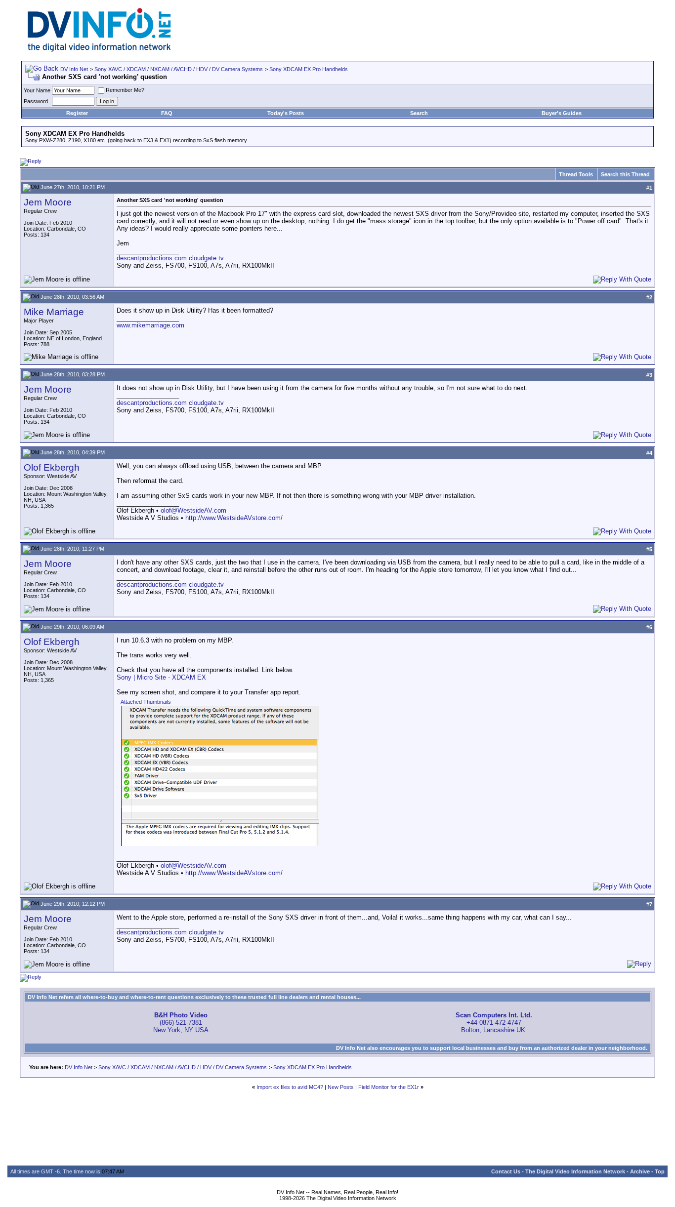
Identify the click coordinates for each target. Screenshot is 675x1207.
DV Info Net (74, 69)
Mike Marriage (54, 312)
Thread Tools (576, 174)
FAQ (166, 113)
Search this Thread (625, 174)
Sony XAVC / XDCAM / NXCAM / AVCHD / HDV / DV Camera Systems (178, 69)
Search (419, 113)
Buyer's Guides (562, 113)
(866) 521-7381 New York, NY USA (181, 1022)
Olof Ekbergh (52, 467)
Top (660, 1171)
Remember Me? (125, 90)
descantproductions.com (152, 258)
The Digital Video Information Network (575, 1171)
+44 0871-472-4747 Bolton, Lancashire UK (494, 1022)
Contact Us (505, 1171)
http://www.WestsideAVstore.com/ (234, 518)
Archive (640, 1171)
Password (36, 101)
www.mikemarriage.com (150, 325)
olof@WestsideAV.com (193, 510)
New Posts (341, 1087)
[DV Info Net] (99, 49)
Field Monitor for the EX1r (388, 1087)
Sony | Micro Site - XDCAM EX (161, 677)
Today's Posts (285, 113)
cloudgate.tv (206, 258)
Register (77, 113)
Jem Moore (48, 202)
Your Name (37, 90)
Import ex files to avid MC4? (289, 1087)
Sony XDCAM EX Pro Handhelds (308, 69)
